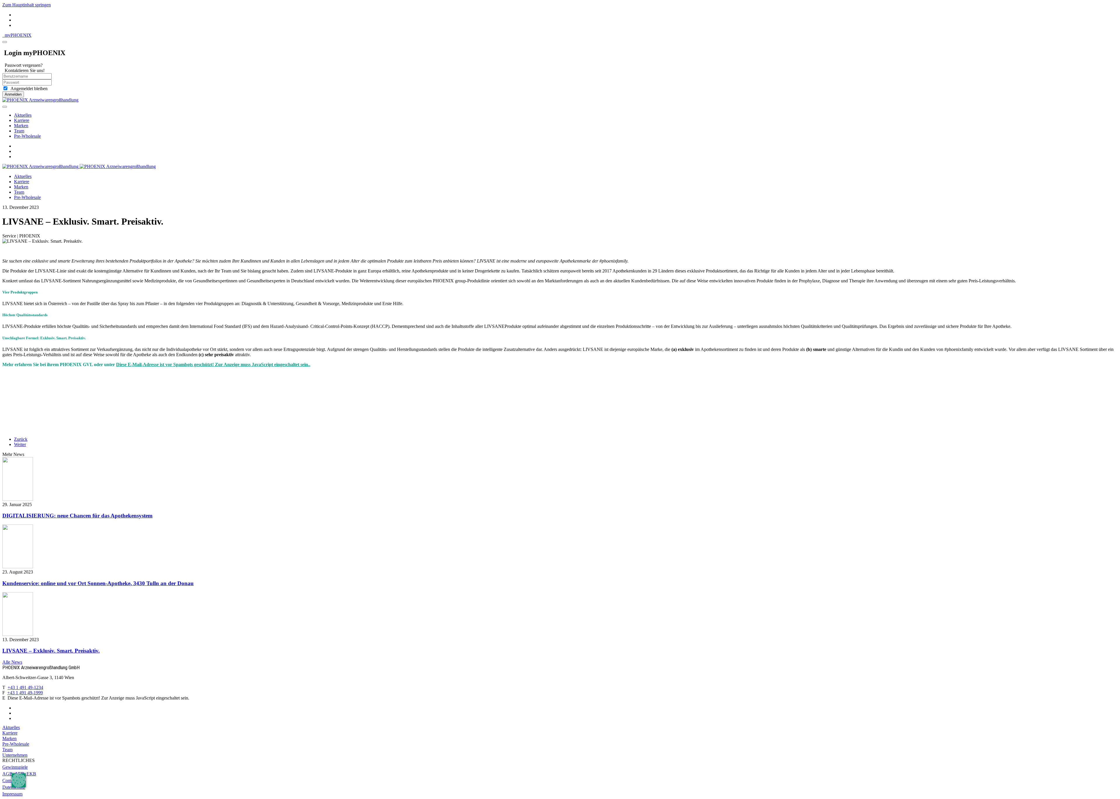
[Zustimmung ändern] (19, 780)
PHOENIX (18, 35)
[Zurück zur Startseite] (40, 99)
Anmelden (13, 94)
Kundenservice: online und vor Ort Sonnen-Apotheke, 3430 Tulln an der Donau (98, 583)
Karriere (21, 120)
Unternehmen (14, 755)
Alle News (12, 662)
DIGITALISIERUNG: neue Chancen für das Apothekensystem (77, 516)
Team (19, 130)
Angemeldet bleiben (28, 88)
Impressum (12, 793)
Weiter (20, 444)
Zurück (20, 439)
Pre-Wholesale (27, 136)
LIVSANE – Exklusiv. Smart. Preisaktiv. (51, 651)
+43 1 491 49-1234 (25, 687)
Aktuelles (23, 115)
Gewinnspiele (15, 767)
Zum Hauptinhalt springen (26, 4)
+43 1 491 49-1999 (25, 692)
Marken (21, 125)
